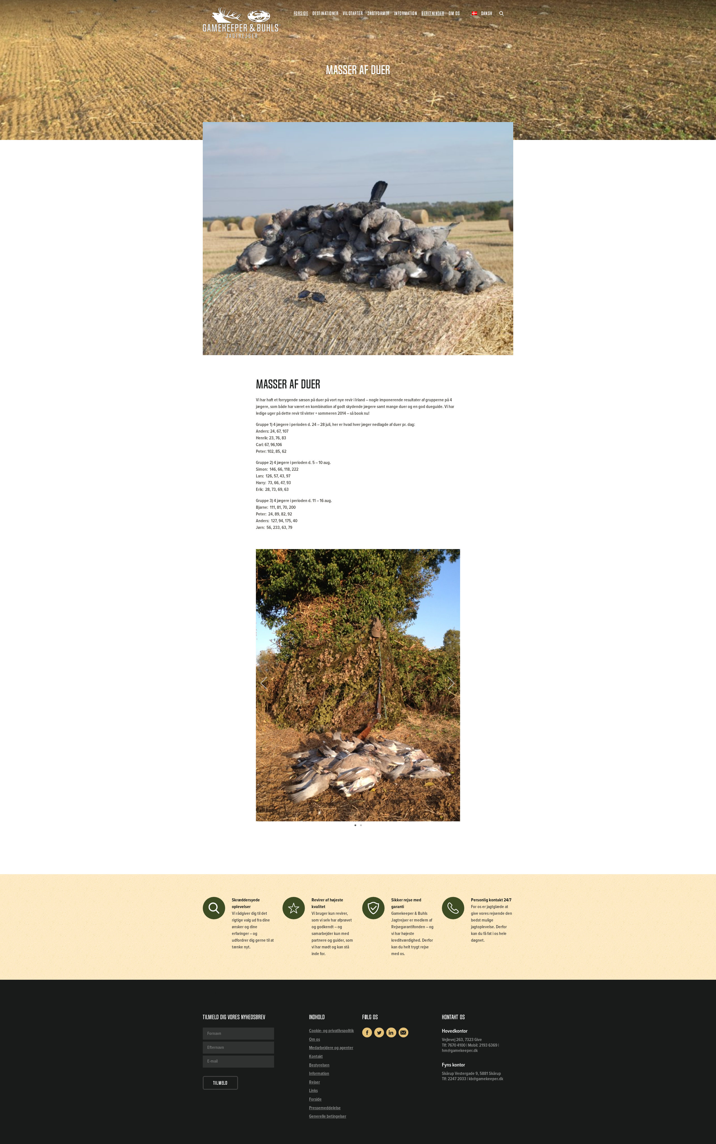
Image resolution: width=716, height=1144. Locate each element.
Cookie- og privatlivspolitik (331, 1031)
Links (313, 1091)
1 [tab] (355, 825)
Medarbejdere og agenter (331, 1048)
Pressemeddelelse (325, 1108)
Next (449, 685)
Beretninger (432, 13)
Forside (301, 13)
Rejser (314, 1082)
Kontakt (316, 1056)
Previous (268, 685)
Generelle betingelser (327, 1116)
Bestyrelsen (319, 1065)
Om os (314, 1039)
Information (319, 1074)
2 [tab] (361, 825)
